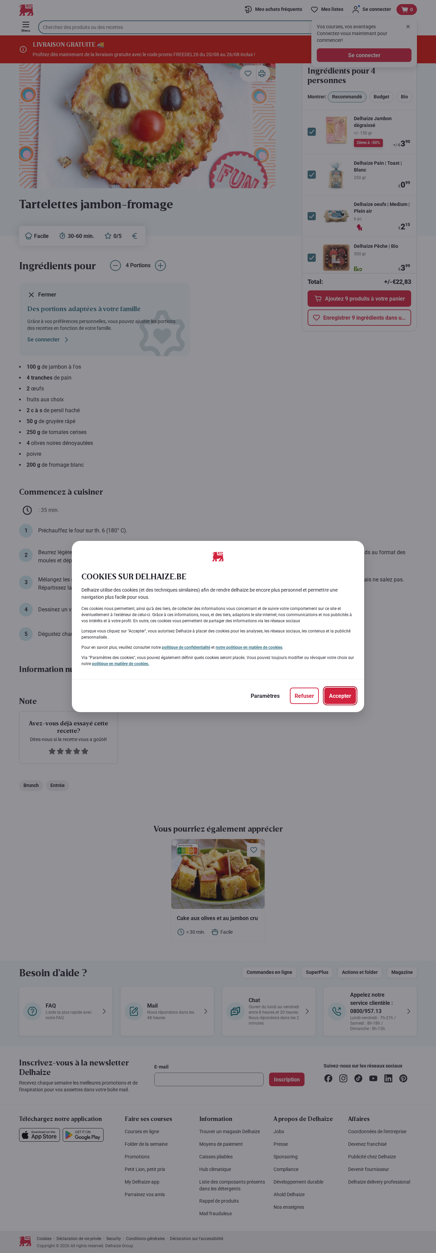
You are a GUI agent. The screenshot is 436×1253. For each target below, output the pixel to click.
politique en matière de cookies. (120, 663)
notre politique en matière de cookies (249, 647)
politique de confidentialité (186, 647)
